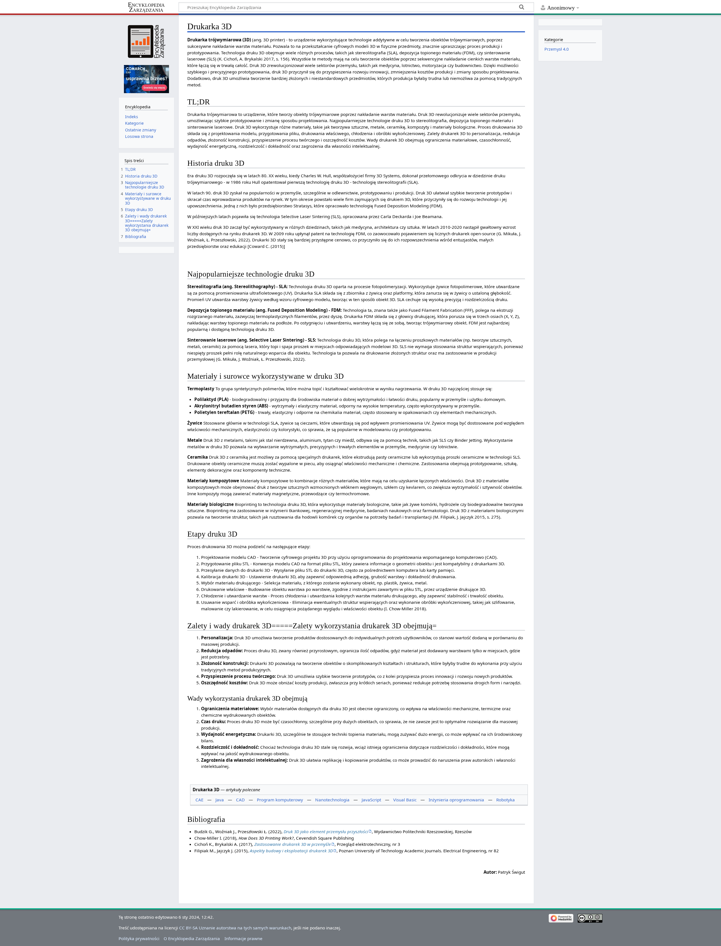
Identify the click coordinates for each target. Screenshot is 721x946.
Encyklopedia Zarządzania (146, 7)
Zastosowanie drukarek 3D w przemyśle (292, 844)
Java (219, 799)
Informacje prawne (243, 938)
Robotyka (505, 799)
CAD (240, 799)
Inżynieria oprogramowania (456, 799)
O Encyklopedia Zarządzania (192, 938)
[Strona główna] (146, 41)
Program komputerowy (280, 799)
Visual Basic (405, 799)
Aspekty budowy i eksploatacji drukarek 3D (291, 850)
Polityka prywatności (139, 938)
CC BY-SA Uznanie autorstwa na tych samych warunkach (235, 928)
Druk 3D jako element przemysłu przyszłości (326, 831)
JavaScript (371, 799)
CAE (199, 799)
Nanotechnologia (332, 799)
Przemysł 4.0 (556, 49)
